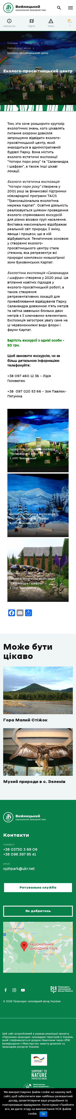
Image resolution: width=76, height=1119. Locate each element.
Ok (43, 1114)
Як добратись (38, 911)
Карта (31, 26)
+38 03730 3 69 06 (20, 850)
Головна (12, 43)
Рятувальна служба (38, 887)
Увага (51, 26)
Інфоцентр (9, 26)
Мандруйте (32, 43)
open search (59, 8)
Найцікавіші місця (19, 48)
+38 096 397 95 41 (19, 854)
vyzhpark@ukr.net (19, 869)
